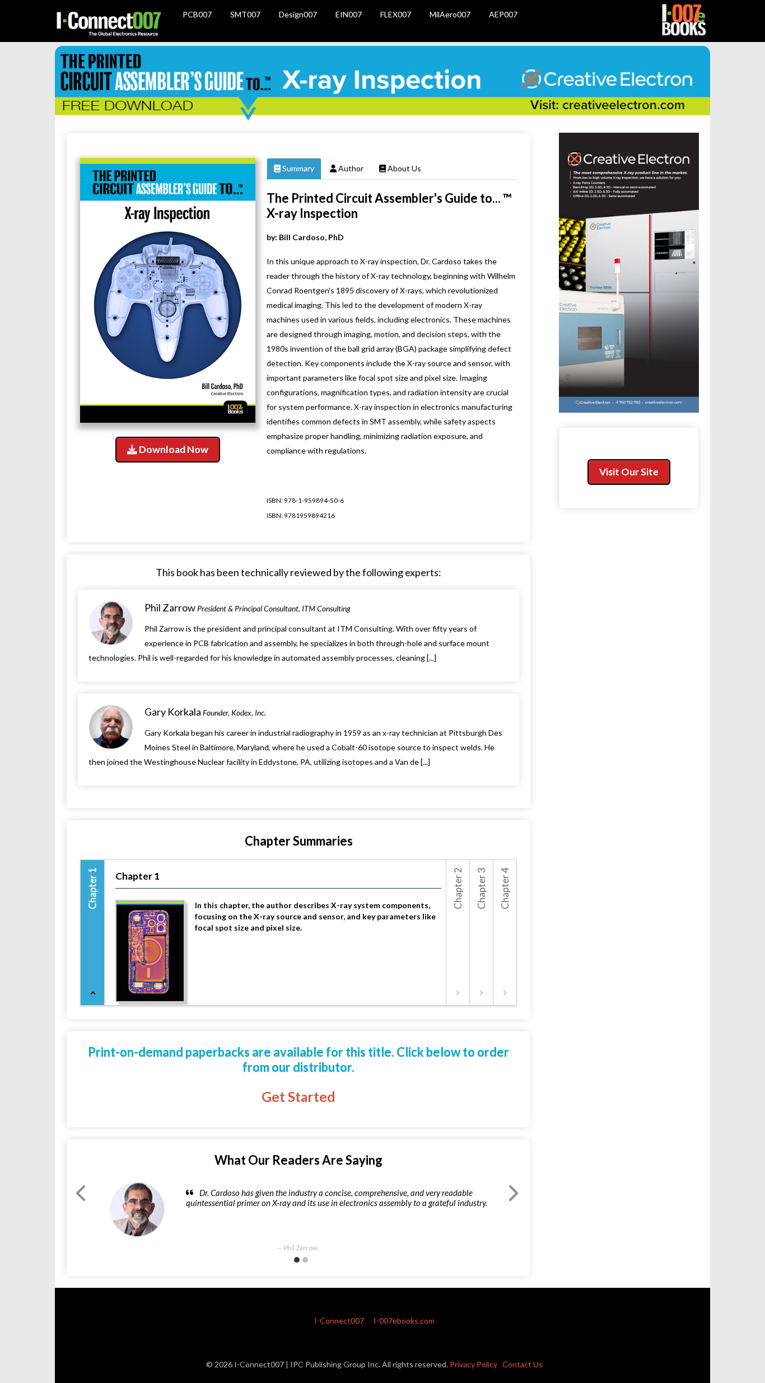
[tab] (93, 932)
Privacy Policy (473, 1364)
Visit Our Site (629, 472)
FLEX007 (395, 14)
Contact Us (522, 1364)
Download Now (172, 449)
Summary (297, 168)
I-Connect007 (339, 1320)
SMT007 (245, 14)
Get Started (298, 1096)
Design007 (298, 14)
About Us (403, 168)
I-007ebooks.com (404, 1320)
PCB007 (197, 14)
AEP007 (503, 14)
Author (350, 168)
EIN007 (348, 14)
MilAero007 (450, 14)
